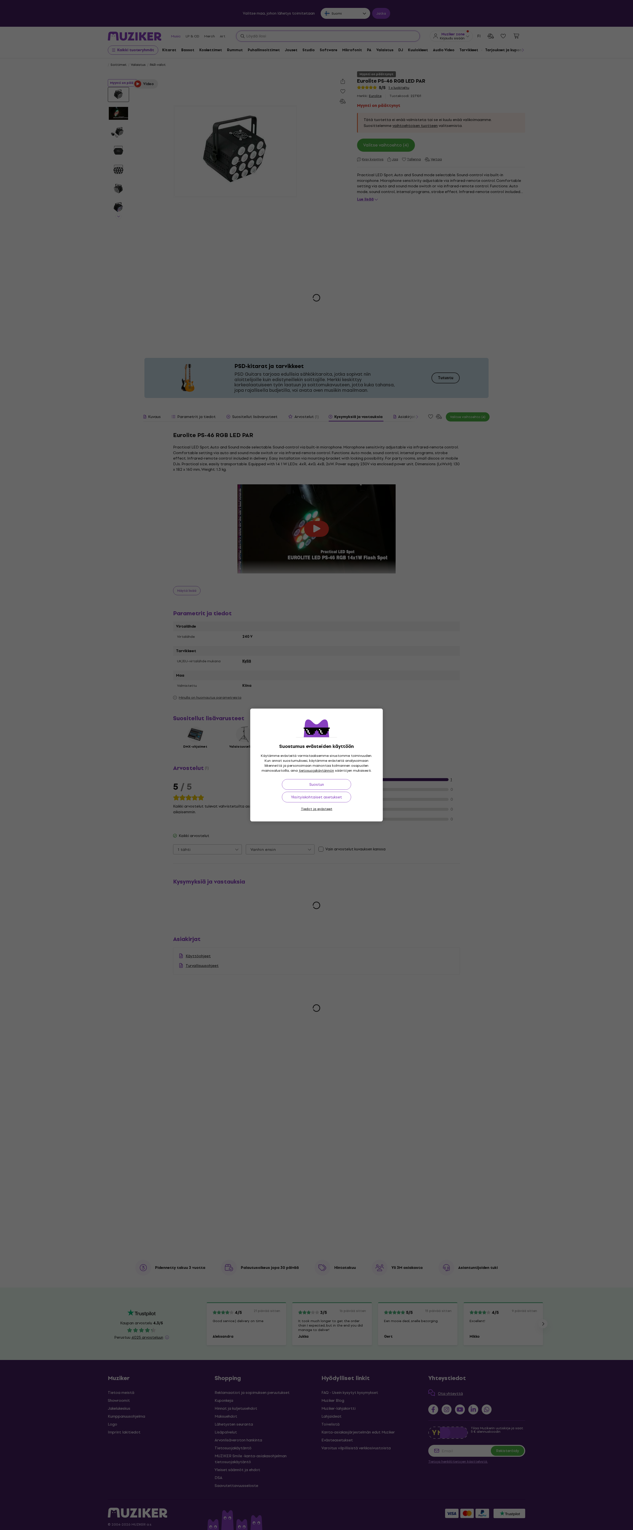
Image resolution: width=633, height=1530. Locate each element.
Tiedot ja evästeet (316, 809)
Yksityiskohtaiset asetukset (316, 797)
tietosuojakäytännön (316, 770)
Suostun (316, 784)
